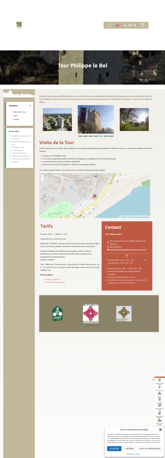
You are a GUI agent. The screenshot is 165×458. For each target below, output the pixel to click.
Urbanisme (159, 402)
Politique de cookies (133, 454)
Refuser (130, 449)
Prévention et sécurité (159, 424)
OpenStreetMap (135, 217)
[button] (160, 429)
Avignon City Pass (53, 279)
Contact (16, 119)
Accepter (114, 449)
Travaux (159, 396)
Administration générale (159, 416)
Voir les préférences (149, 449)
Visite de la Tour (19, 112)
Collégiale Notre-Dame (19, 153)
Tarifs (15, 115)
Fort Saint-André (17, 150)
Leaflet (124, 217)
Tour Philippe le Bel (18, 147)
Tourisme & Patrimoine (159, 383)
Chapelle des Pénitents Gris (21, 156)
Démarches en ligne (159, 409)
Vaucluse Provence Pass (55, 282)
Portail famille (159, 390)
